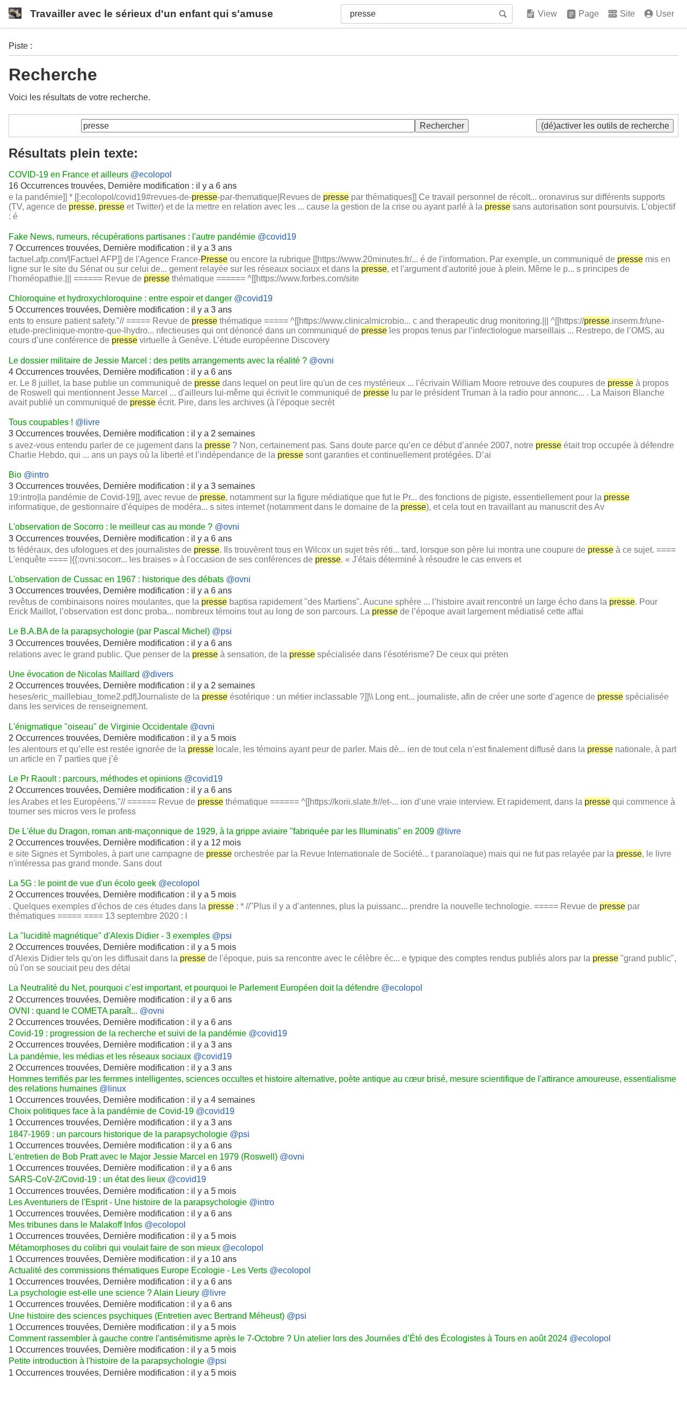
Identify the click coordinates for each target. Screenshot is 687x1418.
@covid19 (277, 236)
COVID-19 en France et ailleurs (68, 174)
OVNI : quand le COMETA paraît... (73, 1010)
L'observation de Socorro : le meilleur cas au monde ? (111, 526)
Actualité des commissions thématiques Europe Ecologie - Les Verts (138, 1270)
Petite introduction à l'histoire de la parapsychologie (106, 1360)
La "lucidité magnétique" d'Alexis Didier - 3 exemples (109, 935)
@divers (157, 674)
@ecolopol (151, 174)
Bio (15, 474)
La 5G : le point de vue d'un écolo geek (82, 883)
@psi (222, 631)
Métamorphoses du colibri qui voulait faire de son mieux (114, 1247)
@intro (36, 474)
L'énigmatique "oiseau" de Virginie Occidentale (98, 726)
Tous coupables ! (41, 422)
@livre (87, 422)
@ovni (321, 360)
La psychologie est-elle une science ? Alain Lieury (104, 1292)
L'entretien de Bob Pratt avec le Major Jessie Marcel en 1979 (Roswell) (143, 1156)
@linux (112, 1088)
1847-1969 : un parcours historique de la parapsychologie (118, 1134)
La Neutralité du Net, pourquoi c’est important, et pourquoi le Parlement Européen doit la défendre (194, 987)
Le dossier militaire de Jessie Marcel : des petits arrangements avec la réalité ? (158, 360)
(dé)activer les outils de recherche (605, 125)
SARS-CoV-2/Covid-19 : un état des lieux (87, 1179)
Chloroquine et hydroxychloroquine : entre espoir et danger (120, 298)
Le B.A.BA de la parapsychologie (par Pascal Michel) (109, 631)
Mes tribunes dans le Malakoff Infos (75, 1224)
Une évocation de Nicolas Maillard (74, 674)
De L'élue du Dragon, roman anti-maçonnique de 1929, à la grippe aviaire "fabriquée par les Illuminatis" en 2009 (221, 831)
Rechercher (504, 14)
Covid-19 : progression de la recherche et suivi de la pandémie (127, 1033)
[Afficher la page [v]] (541, 14)
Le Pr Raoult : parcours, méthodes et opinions (95, 778)
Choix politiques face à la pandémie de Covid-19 (101, 1111)
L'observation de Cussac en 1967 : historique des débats (116, 579)
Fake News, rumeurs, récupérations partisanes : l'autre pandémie (132, 236)
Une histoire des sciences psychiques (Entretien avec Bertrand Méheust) (146, 1315)
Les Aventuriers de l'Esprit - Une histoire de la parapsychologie (128, 1202)
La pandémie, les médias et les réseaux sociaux (100, 1056)
